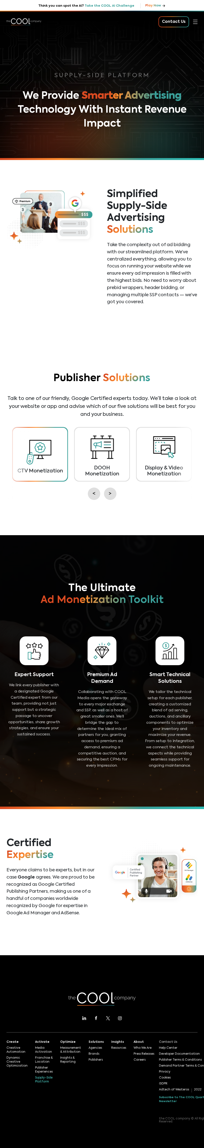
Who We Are (143, 1048)
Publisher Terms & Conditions (180, 1059)
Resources (16, 84)
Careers (140, 1059)
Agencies (95, 1048)
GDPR (163, 1083)
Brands (94, 1053)
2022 (198, 1089)
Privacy (164, 1071)
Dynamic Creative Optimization (17, 1061)
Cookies (165, 1077)
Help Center (168, 1048)
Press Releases (144, 1053)
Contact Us (168, 1042)
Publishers (96, 1059)
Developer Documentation (179, 1053)
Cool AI (13, 40)
